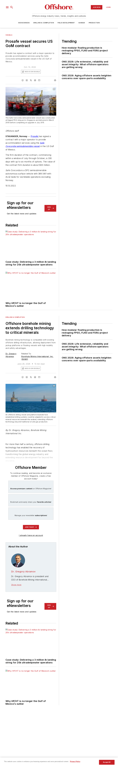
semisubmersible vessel (28, 146)
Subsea (81, 23)
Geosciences (24, 23)
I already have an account (31, 535)
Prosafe (35, 136)
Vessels (9, 35)
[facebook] (22, 80)
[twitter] (31, 80)
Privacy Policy (75, 761)
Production (94, 23)
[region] (59, 762)
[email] (39, 80)
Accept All (106, 762)
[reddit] (35, 80)
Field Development (66, 23)
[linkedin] (27, 80)
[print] (55, 80)
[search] (11, 7)
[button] (7, 7)
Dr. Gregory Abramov (23, 571)
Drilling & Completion (43, 23)
